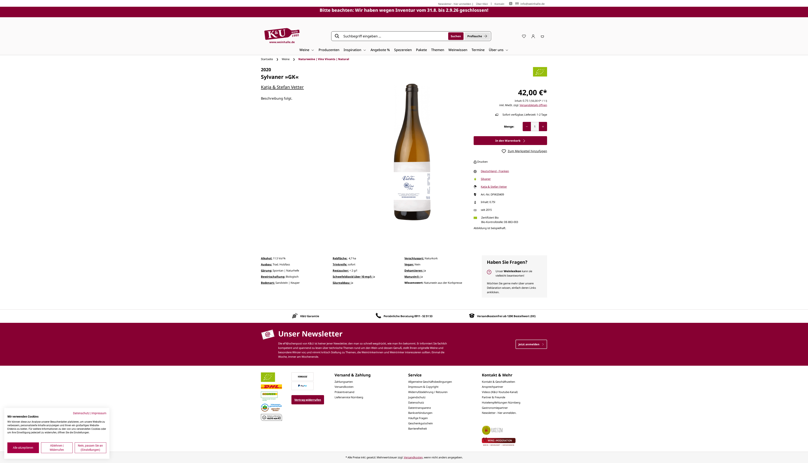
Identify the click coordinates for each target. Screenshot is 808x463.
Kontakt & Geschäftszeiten (498, 382)
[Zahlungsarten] (302, 376)
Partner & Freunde (493, 397)
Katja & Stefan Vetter (282, 87)
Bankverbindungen (420, 413)
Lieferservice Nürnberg (349, 397)
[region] (412, 151)
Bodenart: (268, 283)
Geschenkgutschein (420, 423)
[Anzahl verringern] (527, 126)
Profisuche (474, 36)
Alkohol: (266, 258)
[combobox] (394, 36)
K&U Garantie (309, 316)
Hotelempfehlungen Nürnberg (501, 402)
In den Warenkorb (508, 140)
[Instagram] (511, 3)
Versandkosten (344, 387)
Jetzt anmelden (529, 344)
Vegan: (409, 264)
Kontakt (499, 4)
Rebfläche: (340, 258)
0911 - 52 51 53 (423, 316)
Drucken (482, 162)
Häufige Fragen (418, 418)
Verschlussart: (414, 258)
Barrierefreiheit (417, 428)
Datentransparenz (419, 408)
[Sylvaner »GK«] (412, 152)
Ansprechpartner (492, 387)
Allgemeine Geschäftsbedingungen (430, 382)
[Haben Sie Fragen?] (514, 276)
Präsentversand (344, 392)
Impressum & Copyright (423, 387)
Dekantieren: (413, 270)
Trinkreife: (340, 264)
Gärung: (266, 270)
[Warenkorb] (542, 36)
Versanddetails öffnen (533, 105)
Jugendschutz (416, 397)
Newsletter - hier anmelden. (499, 413)
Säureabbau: (341, 283)
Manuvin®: (412, 276)
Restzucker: (341, 270)
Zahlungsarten (344, 382)
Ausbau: (266, 264)
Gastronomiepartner (495, 408)
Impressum (99, 413)
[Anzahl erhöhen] (543, 126)
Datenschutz (416, 402)
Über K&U (482, 4)
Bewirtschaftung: (273, 276)
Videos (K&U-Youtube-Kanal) (500, 392)
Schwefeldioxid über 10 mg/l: (352, 276)
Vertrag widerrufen (307, 400)
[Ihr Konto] (533, 36)
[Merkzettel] (524, 36)
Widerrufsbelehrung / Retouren (428, 392)
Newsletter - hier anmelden (454, 4)
